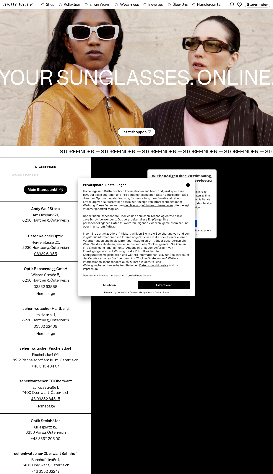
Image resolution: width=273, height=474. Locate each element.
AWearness (129, 4)
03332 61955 (45, 253)
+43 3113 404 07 (45, 366)
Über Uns (180, 4)
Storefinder (257, 4)
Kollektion (72, 4)
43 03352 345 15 (45, 398)
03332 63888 (45, 286)
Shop (50, 4)
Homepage (45, 293)
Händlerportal (209, 4)
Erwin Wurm (99, 4)
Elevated (155, 4)
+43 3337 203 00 (45, 438)
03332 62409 (45, 326)
